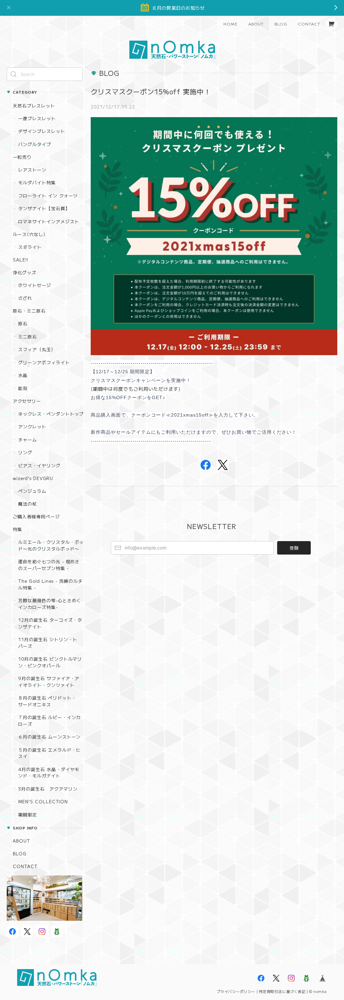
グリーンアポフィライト (44, 362)
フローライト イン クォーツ (48, 195)
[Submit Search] (13, 74)
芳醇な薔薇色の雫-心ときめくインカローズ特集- (49, 603)
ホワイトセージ (34, 285)
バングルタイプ (34, 144)
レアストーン (32, 169)
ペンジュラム (32, 491)
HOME (230, 24)
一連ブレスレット (37, 118)
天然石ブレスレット (34, 105)
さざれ (25, 298)
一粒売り (22, 157)
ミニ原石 (27, 336)
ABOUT (256, 24)
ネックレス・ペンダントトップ (51, 414)
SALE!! (20, 259)
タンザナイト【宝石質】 (44, 208)
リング (25, 452)
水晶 (23, 375)
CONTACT (309, 24)
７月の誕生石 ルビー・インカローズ (49, 720)
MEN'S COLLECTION (43, 801)
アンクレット (32, 426)
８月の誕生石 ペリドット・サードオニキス (47, 701)
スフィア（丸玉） (37, 349)
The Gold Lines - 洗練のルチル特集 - (50, 584)
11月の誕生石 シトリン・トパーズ (47, 642)
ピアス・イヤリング (39, 465)
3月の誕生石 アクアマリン (47, 788)
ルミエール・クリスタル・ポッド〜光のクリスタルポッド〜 (51, 545)
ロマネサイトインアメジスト (48, 221)
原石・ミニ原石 (29, 310)
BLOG (280, 24)
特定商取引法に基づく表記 (282, 991)
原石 (23, 323)
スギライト (30, 247)
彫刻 (23, 388)
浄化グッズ (24, 272)
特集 (17, 529)
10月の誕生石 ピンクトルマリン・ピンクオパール (50, 662)
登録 (294, 547)
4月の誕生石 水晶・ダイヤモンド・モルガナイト (48, 772)
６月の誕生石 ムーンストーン (49, 736)
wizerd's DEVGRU (33, 478)
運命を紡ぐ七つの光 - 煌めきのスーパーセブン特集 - (49, 564)
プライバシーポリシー (236, 991)
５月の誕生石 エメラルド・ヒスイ (49, 753)
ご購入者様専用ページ (36, 516)
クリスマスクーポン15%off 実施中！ (151, 91)
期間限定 (27, 814)
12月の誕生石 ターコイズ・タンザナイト (50, 623)
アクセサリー (27, 401)
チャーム (27, 439)
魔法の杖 (27, 504)
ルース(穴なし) (29, 234)
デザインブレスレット (41, 131)
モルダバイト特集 (37, 182)
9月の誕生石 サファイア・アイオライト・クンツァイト (48, 681)
